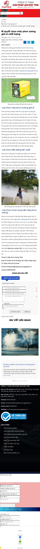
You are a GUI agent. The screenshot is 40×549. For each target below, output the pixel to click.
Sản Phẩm (5, 425)
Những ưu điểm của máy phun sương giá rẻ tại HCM (19, 365)
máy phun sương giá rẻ (27, 71)
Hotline (20, 543)
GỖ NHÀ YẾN (8, 450)
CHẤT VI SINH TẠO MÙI (11, 443)
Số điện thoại (5, 519)
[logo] (20, 8)
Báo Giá (4, 10)
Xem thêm (7, 375)
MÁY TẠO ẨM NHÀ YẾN (11, 440)
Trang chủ (20, 535)
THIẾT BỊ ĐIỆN (8, 447)
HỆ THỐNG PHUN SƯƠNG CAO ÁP (15, 434)
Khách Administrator (14, 37)
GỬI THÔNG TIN (8, 505)
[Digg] (32, 42)
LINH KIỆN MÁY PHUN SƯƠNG (13, 431)
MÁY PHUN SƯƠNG (10, 428)
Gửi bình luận (15, 311)
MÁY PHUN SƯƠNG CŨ (11, 453)
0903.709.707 (11, 400)
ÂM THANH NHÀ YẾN (10, 437)
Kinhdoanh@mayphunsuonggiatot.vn (18, 403)
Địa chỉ (3, 524)
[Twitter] (28, 42)
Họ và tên (4, 514)
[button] (11, 45)
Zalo (20, 539)
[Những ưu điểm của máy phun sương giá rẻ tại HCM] (20, 342)
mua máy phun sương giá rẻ (19, 219)
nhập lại (27, 311)
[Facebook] (25, 42)
